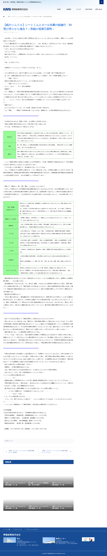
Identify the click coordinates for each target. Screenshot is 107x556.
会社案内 (68, 9)
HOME (59, 9)
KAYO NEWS (88, 9)
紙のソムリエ (15, 32)
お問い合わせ (98, 9)
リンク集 (7, 529)
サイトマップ (18, 529)
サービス (78, 9)
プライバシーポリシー (33, 529)
